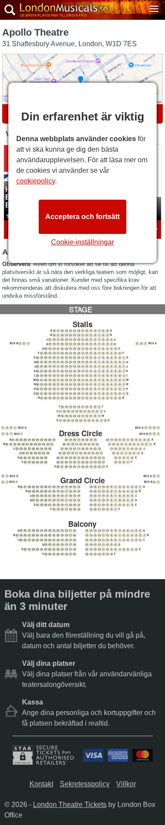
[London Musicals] (61, 10)
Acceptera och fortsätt (82, 216)
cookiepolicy (35, 181)
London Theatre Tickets (69, 804)
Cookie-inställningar (82, 242)
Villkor (126, 784)
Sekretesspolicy (85, 784)
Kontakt (41, 784)
